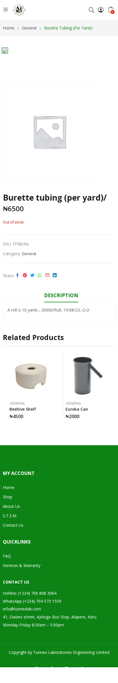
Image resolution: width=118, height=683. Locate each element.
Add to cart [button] (51, 414)
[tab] (61, 296)
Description (61, 295)
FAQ (7, 556)
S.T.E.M (9, 515)
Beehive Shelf (22, 409)
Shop (7, 497)
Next (111, 389)
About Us (11, 506)
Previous (7, 389)
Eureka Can (77, 409)
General (29, 253)
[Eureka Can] (87, 376)
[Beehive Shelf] (31, 376)
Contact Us (13, 525)
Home (8, 487)
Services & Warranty (21, 565)
